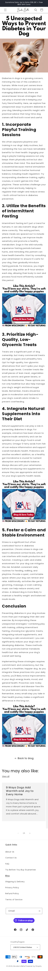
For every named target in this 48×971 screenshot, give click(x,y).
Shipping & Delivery (15, 881)
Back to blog (26, 758)
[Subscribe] (39, 911)
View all (5, 776)
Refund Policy (12, 893)
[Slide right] (30, 833)
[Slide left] (18, 833)
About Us (9, 851)
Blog (7, 875)
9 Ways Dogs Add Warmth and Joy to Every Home (19, 791)
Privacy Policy (12, 887)
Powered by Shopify (33, 966)
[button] (5, 10)
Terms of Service (14, 899)
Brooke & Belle (19, 966)
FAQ (7, 863)
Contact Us (11, 857)
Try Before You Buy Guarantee (20, 869)
